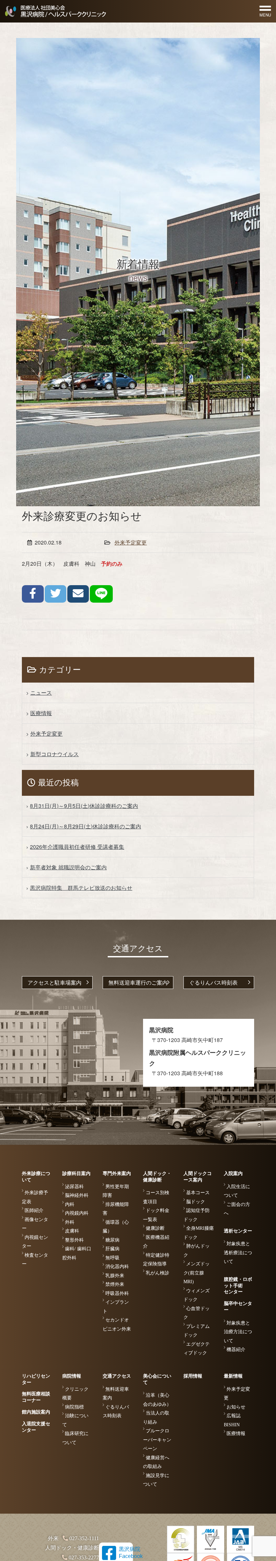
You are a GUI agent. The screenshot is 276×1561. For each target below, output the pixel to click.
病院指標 (74, 1407)
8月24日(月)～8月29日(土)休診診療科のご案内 (85, 826)
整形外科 (74, 1240)
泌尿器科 (74, 1186)
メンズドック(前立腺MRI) (196, 1272)
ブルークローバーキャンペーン (157, 1439)
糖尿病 (112, 1240)
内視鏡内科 (77, 1213)
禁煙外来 (114, 1284)
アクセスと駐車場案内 (54, 982)
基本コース (198, 1192)
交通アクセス (117, 1376)
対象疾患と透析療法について (238, 1252)
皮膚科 (72, 1230)
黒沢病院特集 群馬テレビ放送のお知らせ (81, 888)
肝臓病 (112, 1248)
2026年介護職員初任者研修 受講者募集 (77, 847)
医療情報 (41, 713)
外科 (69, 1222)
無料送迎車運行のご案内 (138, 982)
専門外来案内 (117, 1173)
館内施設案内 (36, 1412)
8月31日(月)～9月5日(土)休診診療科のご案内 (84, 806)
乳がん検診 (157, 1272)
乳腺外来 (114, 1275)
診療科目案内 (76, 1173)
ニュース (41, 692)
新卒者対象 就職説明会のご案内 (68, 867)
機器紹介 (236, 1349)
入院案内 (233, 1173)
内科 (69, 1204)
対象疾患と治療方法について (238, 1331)
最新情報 (233, 1376)
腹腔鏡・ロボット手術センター (238, 1286)
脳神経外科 (77, 1195)
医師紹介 (34, 1210)
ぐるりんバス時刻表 (213, 982)
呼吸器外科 (117, 1293)
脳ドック (195, 1201)
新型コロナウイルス (54, 754)
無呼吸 (112, 1257)
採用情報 (192, 1376)
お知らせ (236, 1407)
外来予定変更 (130, 542)
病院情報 (71, 1376)
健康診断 (155, 1228)
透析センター (238, 1230)
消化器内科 (117, 1266)
